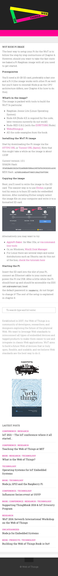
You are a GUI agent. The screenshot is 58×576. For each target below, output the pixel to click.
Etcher (39, 187)
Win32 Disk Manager (36, 249)
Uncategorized (10, 529)
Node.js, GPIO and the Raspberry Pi (22, 484)
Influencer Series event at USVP (21, 494)
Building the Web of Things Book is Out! (26, 543)
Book (5, 455)
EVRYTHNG (42, 125)
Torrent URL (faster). (30, 147)
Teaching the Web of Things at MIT (23, 448)
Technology (29, 455)
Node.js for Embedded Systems (20, 533)
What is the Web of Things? (18, 459)
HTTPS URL (8, 147)
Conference (9, 431)
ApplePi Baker (15, 242)
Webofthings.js (15, 128)
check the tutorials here (32, 260)
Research (23, 431)
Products (14, 540)
